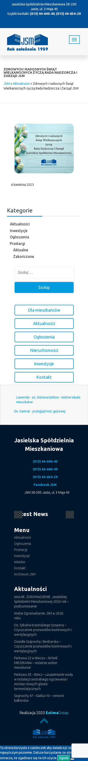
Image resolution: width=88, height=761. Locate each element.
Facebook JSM (45, 485)
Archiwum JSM (24, 574)
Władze (19, 562)
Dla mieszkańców (44, 310)
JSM (7, 83)
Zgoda (64, 758)
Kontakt (44, 377)
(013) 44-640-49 (45, 469)
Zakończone (23, 256)
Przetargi (17, 243)
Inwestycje (18, 230)
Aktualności (21, 83)
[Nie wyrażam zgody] (72, 759)
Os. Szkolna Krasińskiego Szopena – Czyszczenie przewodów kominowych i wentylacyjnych (43, 629)
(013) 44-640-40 (42, 14)
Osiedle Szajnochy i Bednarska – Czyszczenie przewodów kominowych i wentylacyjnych (43, 646)
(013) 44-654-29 (68, 14)
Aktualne (20, 250)
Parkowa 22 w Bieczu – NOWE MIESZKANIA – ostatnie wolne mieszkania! (36, 662)
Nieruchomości (44, 350)
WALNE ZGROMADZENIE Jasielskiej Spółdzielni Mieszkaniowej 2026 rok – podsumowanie (41, 601)
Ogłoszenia (19, 237)
